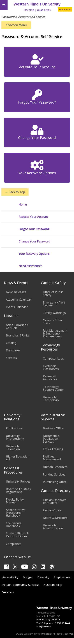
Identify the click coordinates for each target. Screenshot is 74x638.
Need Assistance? (30, 266)
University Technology (51, 398)
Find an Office (52, 510)
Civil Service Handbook (14, 524)
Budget (28, 577)
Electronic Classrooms (51, 367)
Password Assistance (50, 377)
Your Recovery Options (37, 172)
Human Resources (55, 467)
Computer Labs (53, 358)
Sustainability (53, 585)
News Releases (16, 292)
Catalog (11, 343)
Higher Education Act (17, 457)
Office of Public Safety (53, 293)
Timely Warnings (54, 313)
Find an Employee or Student (54, 501)
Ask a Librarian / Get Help (17, 326)
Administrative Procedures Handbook (15, 512)
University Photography (15, 437)
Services (11, 358)
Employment (62, 577)
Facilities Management (52, 457)
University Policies (18, 481)
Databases (13, 350)
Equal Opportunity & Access (20, 585)
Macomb (29, 10)
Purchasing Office (55, 482)
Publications (14, 428)
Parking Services (54, 474)
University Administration (53, 526)
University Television (13, 447)
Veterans (8, 592)
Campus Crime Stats (53, 321)
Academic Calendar (18, 300)
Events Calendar (17, 307)
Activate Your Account (37, 66)
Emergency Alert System (54, 303)
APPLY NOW (65, 9)
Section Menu (16, 25)
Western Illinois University (37, 3)
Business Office (53, 428)
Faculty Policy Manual (15, 501)
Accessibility (10, 577)
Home (23, 204)
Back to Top (15, 192)
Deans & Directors (55, 518)
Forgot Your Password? (37, 102)
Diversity (43, 577)
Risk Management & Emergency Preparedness (55, 333)
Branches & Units (17, 335)
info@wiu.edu (44, 626)
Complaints (13, 544)
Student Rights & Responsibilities (17, 534)
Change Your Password (37, 137)
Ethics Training (53, 449)
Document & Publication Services (51, 438)
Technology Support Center (53, 388)
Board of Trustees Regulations (18, 490)
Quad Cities (44, 10)
